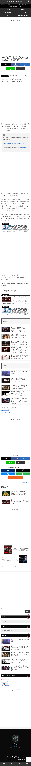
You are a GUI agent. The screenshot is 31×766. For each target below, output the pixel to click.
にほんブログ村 (5, 685)
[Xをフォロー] (23, 470)
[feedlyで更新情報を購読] (23, 473)
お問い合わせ (15, 761)
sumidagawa (15, 744)
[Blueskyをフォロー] (8, 473)
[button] (20, 68)
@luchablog (6, 143)
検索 (2, 608)
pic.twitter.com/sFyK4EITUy (17, 143)
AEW (13, 75)
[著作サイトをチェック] (8, 470)
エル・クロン (23, 75)
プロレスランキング (5, 681)
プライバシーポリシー (23, 759)
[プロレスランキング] (5, 679)
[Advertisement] (15, 37)
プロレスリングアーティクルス (15, 1)
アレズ (17, 75)
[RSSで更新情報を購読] (15, 477)
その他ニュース (6, 75)
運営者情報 (8, 759)
